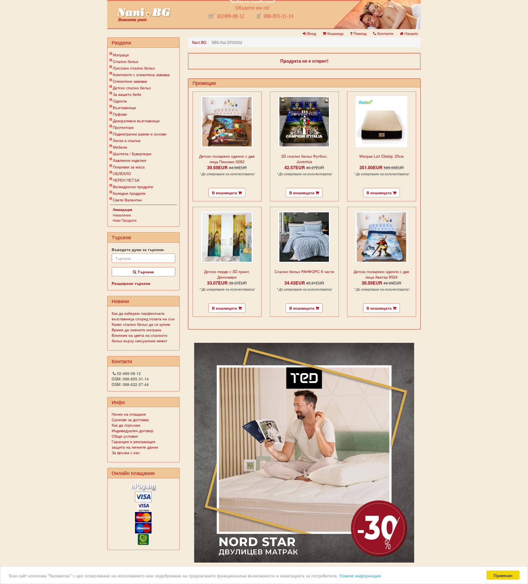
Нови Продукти (124, 220)
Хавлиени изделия (129, 160)
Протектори (123, 127)
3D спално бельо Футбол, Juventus (304, 158)
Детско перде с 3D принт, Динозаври (227, 274)
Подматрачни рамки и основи (139, 134)
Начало (410, 33)
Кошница (334, 33)
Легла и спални (127, 140)
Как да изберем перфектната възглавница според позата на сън (143, 315)
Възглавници (124, 107)
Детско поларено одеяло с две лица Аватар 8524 (381, 274)
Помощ (359, 33)
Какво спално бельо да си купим (141, 324)
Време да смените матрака (136, 329)
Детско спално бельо (132, 87)
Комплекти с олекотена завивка (141, 74)
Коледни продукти (129, 193)
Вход (311, 33)
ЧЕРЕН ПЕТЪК (126, 180)
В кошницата (225, 192)
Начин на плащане (129, 414)
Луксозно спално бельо (134, 68)
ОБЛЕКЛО (122, 173)
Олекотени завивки (130, 81)
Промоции (204, 82)
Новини (120, 300)
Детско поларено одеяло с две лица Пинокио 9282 (227, 158)
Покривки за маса (129, 166)
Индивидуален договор (132, 430)
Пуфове (120, 114)
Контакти (384, 33)
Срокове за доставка (130, 419)
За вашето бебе (127, 94)
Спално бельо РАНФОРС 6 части (304, 271)
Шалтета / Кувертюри (132, 153)
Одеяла (120, 101)
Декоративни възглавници (136, 120)
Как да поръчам (126, 425)
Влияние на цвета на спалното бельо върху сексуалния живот (139, 337)
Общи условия (125, 436)
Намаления (122, 215)
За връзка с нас (126, 452)
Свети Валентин (127, 199)
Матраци (121, 54)
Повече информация (360, 575)
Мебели (120, 147)
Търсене (145, 271)
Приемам (503, 575)
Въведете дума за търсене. (138, 249)
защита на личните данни (135, 447)
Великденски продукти (133, 186)
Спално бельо (125, 61)
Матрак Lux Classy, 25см (381, 156)
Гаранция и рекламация (133, 441)
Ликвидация (122, 209)
